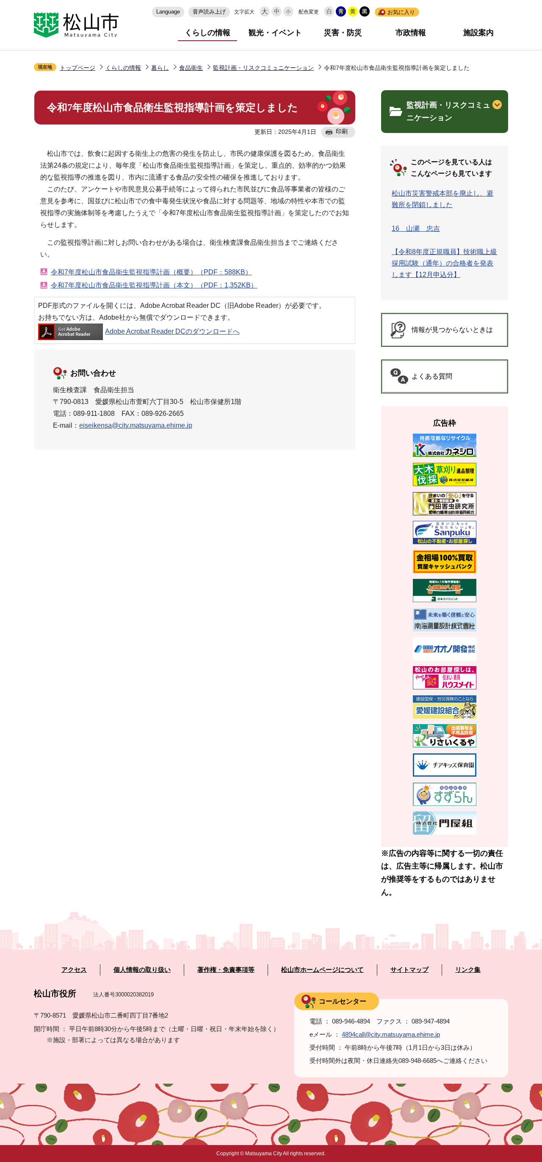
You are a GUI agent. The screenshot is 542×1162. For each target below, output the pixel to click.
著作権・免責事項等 (225, 969)
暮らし (160, 67)
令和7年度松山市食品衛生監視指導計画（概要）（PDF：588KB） (151, 272)
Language (168, 11)
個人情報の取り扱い (142, 969)
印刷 (342, 131)
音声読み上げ (209, 11)
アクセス (74, 969)
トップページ (77, 67)
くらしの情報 (207, 32)
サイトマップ (409, 969)
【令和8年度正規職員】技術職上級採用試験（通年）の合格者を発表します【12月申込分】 (444, 263)
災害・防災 (343, 32)
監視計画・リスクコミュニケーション (263, 67)
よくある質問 (432, 376)
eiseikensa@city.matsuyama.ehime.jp (135, 425)
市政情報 (410, 32)
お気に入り (401, 12)
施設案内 (478, 32)
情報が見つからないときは (452, 329)
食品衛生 (191, 67)
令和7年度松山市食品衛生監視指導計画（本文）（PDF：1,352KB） (154, 285)
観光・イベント (275, 32)
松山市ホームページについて (322, 969)
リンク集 (468, 969)
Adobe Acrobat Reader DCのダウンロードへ (172, 331)
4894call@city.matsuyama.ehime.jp (391, 1034)
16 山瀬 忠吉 (416, 228)
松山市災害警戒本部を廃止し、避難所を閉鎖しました (442, 199)
